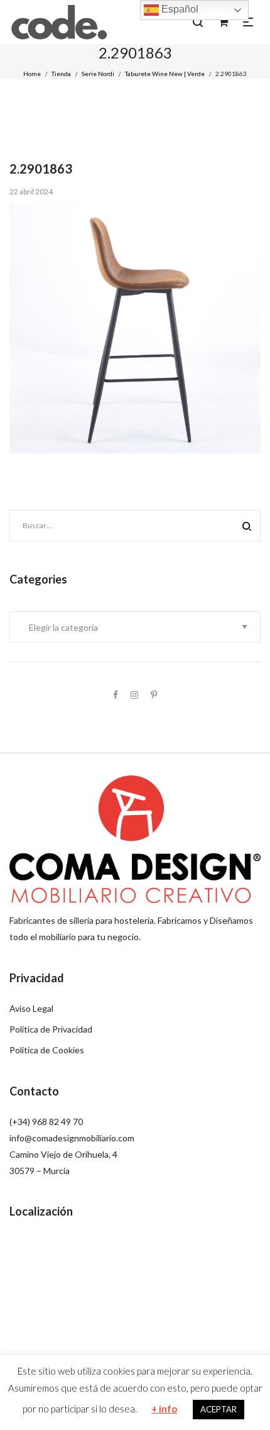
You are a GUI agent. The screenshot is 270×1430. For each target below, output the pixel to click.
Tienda (61, 73)
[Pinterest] (154, 694)
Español (178, 9)
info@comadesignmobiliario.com (71, 1138)
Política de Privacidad (50, 1029)
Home (32, 73)
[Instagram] (134, 694)
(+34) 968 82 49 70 (46, 1121)
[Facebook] (115, 694)
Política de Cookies (46, 1050)
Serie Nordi (98, 73)
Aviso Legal (31, 1008)
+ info (164, 1408)
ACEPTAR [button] (218, 1409)
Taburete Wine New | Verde (165, 73)
